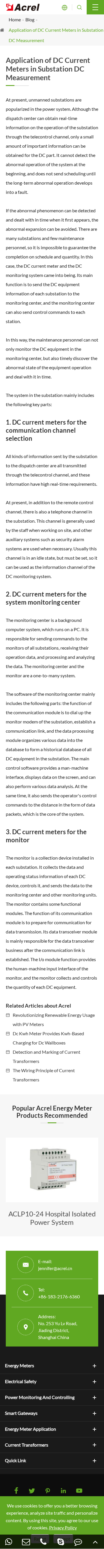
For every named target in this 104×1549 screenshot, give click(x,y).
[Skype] (60, 1542)
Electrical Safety (20, 1381)
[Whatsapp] (8, 1542)
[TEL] (43, 1542)
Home (15, 19)
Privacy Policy (63, 1527)
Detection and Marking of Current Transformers (46, 1056)
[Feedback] (78, 1542)
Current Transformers (26, 1444)
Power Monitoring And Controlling (40, 1397)
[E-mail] (26, 1542)
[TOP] (95, 1542)
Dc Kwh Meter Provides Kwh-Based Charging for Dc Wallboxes (48, 1038)
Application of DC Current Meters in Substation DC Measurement (56, 35)
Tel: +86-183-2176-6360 (59, 1293)
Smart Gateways (21, 1413)
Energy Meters (19, 1365)
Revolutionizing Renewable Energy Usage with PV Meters (54, 1019)
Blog (29, 19)
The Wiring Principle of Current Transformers (44, 1075)
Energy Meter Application (30, 1429)
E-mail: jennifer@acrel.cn (55, 1265)
